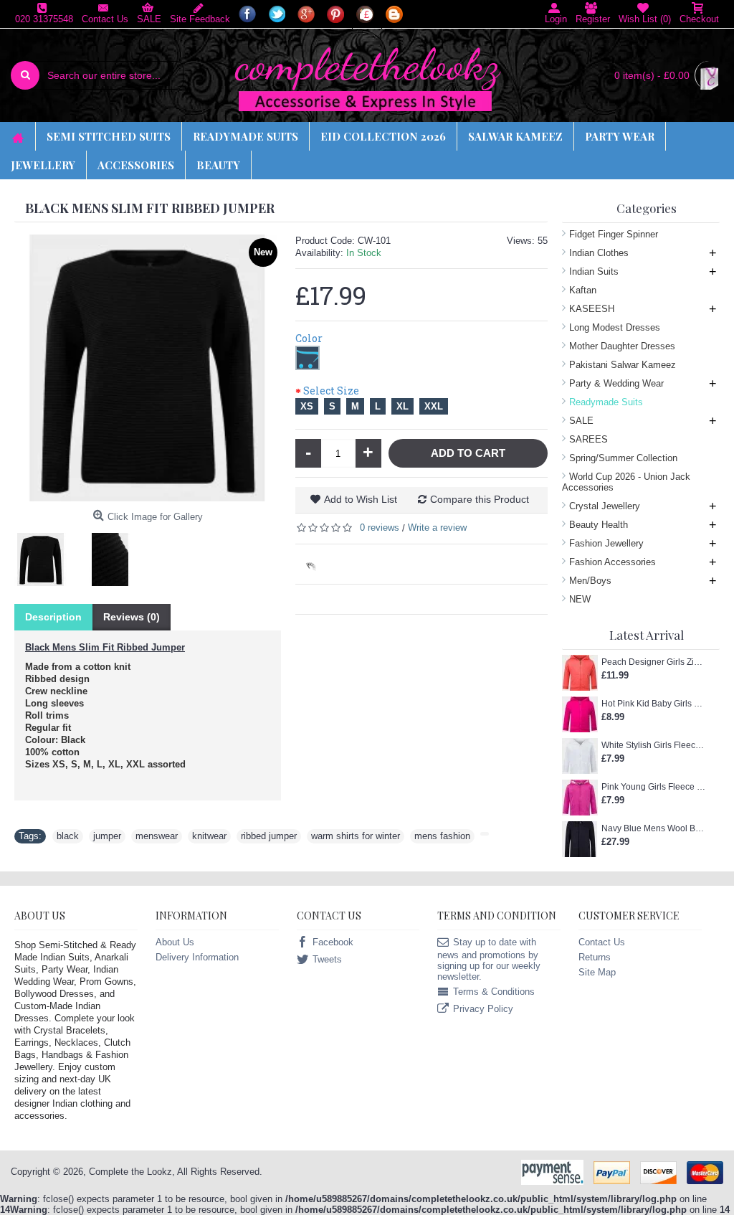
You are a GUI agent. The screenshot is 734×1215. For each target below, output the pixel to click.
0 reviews (379, 527)
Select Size (331, 390)
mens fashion (442, 836)
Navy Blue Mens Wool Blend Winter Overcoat (653, 828)
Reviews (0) (131, 617)
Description (53, 617)
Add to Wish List (360, 499)
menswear (156, 836)
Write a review (437, 527)
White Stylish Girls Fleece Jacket (653, 745)
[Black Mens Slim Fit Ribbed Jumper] (46, 554)
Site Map (597, 972)
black (68, 836)
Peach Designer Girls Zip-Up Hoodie (653, 662)
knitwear (209, 836)
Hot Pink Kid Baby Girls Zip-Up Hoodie (653, 704)
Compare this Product (479, 499)
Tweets (327, 959)
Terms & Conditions (494, 991)
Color (309, 338)
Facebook (333, 942)
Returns (594, 957)
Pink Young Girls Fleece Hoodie (653, 787)
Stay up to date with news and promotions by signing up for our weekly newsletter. (488, 959)
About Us (175, 942)
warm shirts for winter (355, 836)
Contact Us (601, 942)
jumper (107, 836)
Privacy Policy (483, 1008)
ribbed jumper (269, 836)
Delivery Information (197, 957)
